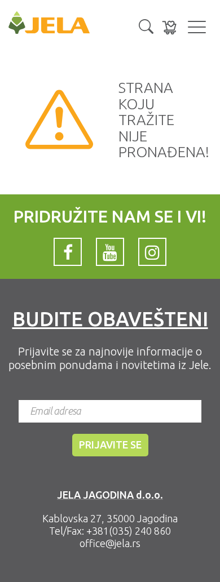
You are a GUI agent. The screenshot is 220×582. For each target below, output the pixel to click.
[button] (146, 25)
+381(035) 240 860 (128, 530)
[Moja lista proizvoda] (169, 27)
